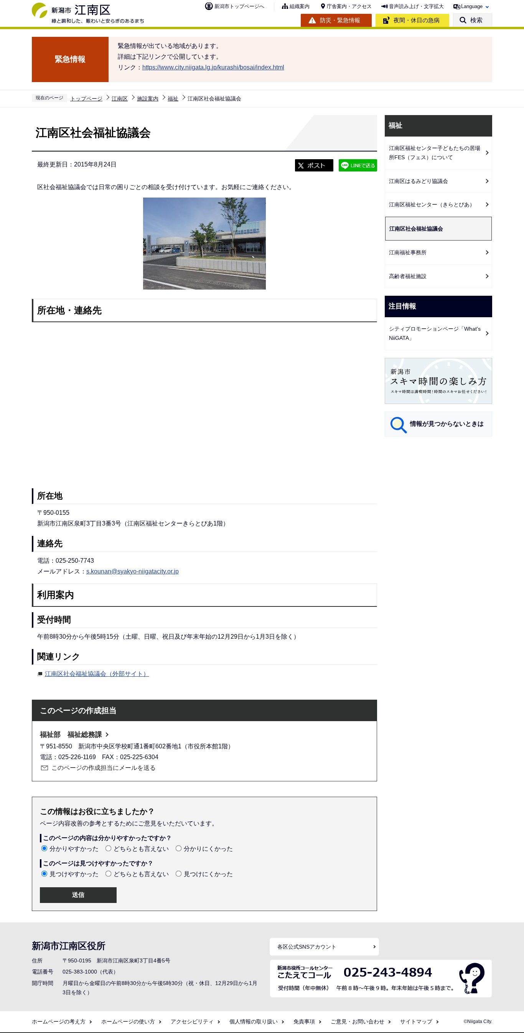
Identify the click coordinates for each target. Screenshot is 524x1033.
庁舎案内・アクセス (349, 6)
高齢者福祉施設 (408, 276)
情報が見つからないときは (447, 423)
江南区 (120, 99)
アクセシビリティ (192, 1021)
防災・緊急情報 (340, 20)
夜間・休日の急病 (417, 20)
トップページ (86, 99)
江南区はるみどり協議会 (418, 181)
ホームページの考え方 (59, 1021)
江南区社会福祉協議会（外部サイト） (97, 674)
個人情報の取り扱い (253, 1021)
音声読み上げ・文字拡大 (416, 6)
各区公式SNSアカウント (306, 947)
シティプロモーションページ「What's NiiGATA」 (435, 333)
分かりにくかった (208, 848)
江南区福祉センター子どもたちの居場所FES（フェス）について (434, 153)
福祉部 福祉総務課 (71, 734)
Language (472, 6)
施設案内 (147, 99)
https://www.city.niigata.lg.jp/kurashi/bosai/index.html (213, 67)
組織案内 (300, 6)
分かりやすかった (74, 848)
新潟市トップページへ (239, 6)
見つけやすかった (74, 874)
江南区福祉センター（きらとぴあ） (432, 204)
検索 (476, 20)
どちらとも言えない (141, 848)
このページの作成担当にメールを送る (103, 767)
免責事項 (304, 1021)
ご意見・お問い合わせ (357, 1021)
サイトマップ (416, 1021)
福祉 (173, 99)
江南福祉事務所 (408, 252)
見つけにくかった (208, 874)
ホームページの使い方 (128, 1021)
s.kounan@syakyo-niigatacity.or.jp (132, 571)
